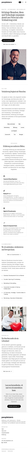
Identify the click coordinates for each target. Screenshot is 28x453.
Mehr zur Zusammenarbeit (13, 254)
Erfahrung (4, 434)
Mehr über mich (6, 371)
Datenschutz (10, 451)
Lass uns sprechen (7, 40)
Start (3, 429)
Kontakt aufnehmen (13, 406)
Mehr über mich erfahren (8, 44)
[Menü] (25, 2)
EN (22, 2)
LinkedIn (5, 442)
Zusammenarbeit (5, 432)
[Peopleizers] (7, 2)
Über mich (4, 430)
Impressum (4, 451)
